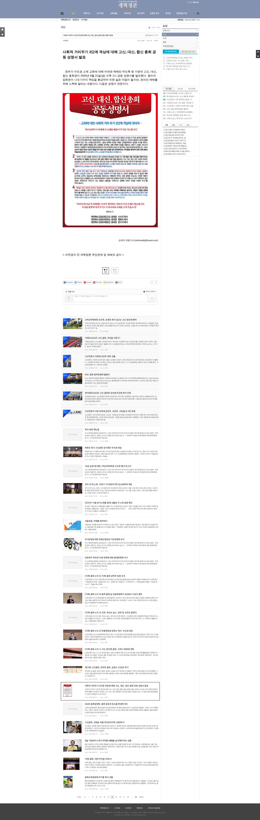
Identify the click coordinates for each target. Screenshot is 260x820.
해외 (164, 42)
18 (128, 797)
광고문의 (128, 808)
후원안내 (75, 20)
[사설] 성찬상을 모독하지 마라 (173, 135)
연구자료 (100, 13)
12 (104, 797)
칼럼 (173, 125)
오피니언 (127, 13)
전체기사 (166, 31)
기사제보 (84, 20)
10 (96, 797)
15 (116, 797)
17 (124, 797)
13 (108, 797)
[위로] (152, 282)
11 (100, 797)
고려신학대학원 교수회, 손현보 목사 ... (180, 58)
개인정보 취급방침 (154, 808)
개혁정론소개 (181, 13)
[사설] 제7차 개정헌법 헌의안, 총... (175, 138)
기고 (180, 125)
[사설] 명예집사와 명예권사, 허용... (175, 143)
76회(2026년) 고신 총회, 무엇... (178, 61)
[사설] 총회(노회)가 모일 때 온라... (175, 154)
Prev (79, 797)
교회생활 (113, 13)
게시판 (168, 13)
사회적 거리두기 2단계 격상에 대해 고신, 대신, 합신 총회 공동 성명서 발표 (88, 35)
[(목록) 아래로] (156, 282)
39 (136, 797)
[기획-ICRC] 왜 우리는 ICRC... (177, 69)
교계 (164, 38)
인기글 (168, 89)
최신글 (180, 89)
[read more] (110, 325)
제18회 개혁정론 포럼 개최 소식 (178, 66)
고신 (158, 27)
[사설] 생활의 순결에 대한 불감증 (174, 132)
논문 (187, 125)
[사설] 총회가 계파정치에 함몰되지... (175, 146)
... (88, 797)
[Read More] (110, 435)
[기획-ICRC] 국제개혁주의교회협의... (180, 63)
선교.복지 (141, 13)
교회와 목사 (154, 13)
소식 (73, 13)
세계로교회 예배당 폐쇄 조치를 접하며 (176, 151)
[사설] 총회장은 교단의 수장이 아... (175, 140)
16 (120, 797)
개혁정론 (65, 40)
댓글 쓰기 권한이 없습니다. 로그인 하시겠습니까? (91, 296)
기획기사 (86, 13)
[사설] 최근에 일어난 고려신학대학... (175, 149)
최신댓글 (191, 89)
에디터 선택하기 (150, 291)
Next (141, 797)
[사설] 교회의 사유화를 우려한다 (174, 130)
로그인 (190, 2)
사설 (166, 125)
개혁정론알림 (168, 46)
